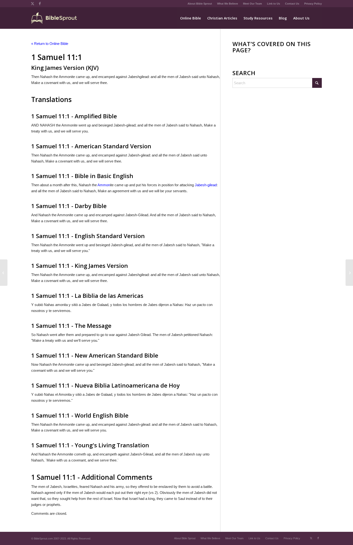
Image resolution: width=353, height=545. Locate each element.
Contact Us (292, 3)
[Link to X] (32, 3)
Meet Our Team (252, 3)
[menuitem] (200, 3)
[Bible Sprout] (54, 18)
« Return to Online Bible (49, 44)
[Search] (317, 18)
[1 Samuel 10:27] (3, 272)
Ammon (103, 185)
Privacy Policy (313, 3)
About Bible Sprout (200, 3)
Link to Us (273, 3)
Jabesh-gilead (206, 185)
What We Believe (227, 3)
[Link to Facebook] (39, 3)
